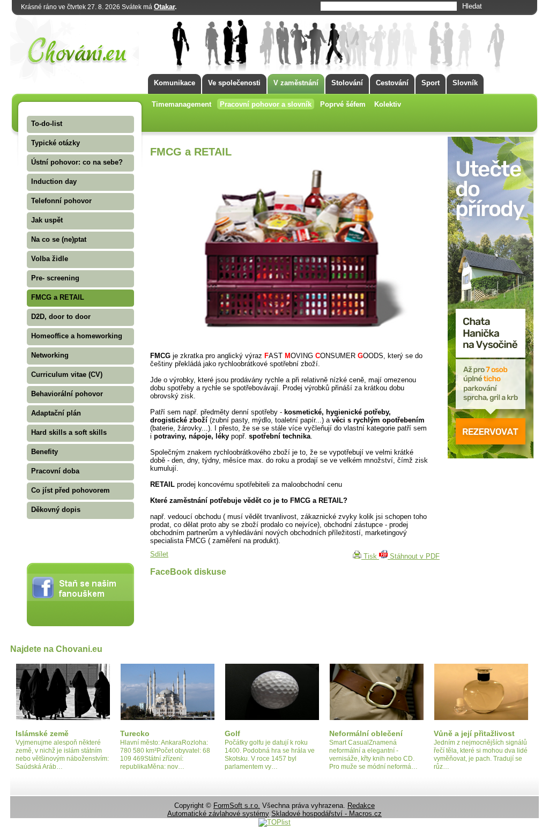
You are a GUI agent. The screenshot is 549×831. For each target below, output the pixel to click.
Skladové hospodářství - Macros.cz (326, 814)
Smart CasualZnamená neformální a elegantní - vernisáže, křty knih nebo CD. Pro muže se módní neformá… (373, 754)
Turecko (135, 733)
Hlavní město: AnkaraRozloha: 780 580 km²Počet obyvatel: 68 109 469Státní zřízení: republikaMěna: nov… (165, 754)
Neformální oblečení (366, 733)
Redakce (361, 806)
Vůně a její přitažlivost (474, 733)
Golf (232, 733)
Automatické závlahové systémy (218, 814)
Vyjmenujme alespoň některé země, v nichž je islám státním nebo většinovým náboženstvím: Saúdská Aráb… (62, 754)
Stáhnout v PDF (414, 556)
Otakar (164, 7)
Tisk (370, 556)
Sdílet (159, 554)
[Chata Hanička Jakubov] (490, 456)
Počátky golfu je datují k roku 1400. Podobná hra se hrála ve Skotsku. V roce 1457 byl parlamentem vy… (270, 754)
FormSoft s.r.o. (236, 806)
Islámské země (42, 733)
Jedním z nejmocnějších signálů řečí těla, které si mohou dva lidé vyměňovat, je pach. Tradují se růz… (481, 754)
